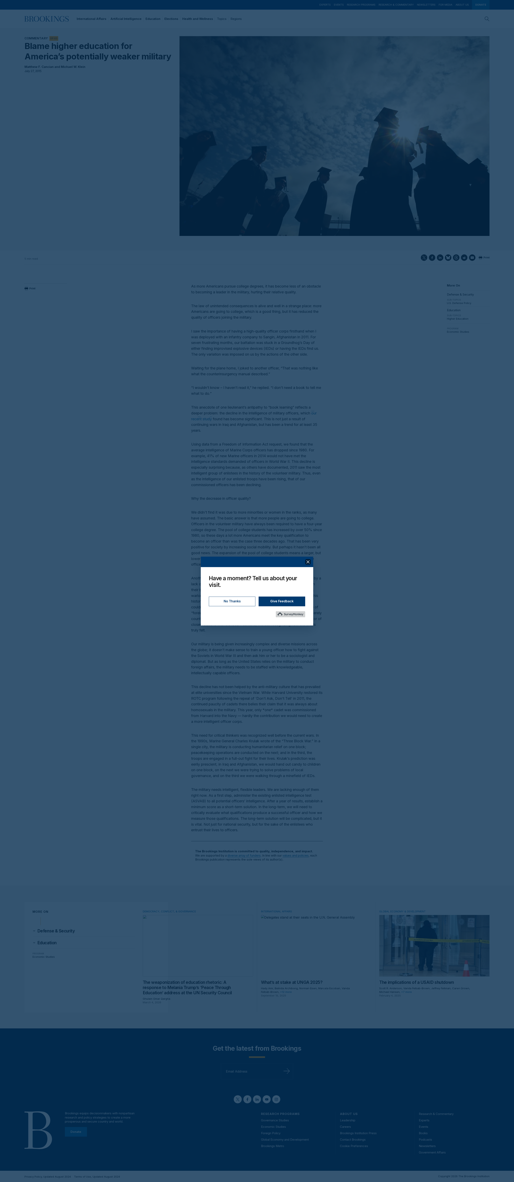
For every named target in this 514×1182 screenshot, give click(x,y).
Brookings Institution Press (358, 1133)
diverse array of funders (244, 855)
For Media (445, 4)
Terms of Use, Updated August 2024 (97, 1176)
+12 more (286, 991)
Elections (171, 19)
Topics (221, 19)
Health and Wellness (197, 19)
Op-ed (53, 38)
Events (339, 4)
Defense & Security (460, 294)
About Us (462, 4)
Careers (345, 1127)
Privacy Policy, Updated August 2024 (47, 1176)
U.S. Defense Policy (459, 303)
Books (423, 1133)
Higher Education (457, 318)
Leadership (347, 1120)
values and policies (295, 855)
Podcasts (425, 1139)
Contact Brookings (353, 1139)
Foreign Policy (270, 1133)
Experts (325, 4)
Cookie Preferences (354, 1146)
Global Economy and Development (285, 1139)
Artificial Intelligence (126, 19)
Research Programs (361, 4)
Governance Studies (275, 1120)
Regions (236, 19)
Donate (480, 4)
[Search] (487, 18)
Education (153, 19)
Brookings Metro (272, 1146)
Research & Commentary (396, 4)
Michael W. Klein (73, 67)
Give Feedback (282, 601)
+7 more (406, 991)
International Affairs (91, 19)
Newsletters (426, 4)
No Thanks (232, 601)
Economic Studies (458, 331)
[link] (56, 931)
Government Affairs (432, 1152)
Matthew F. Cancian (39, 67)
